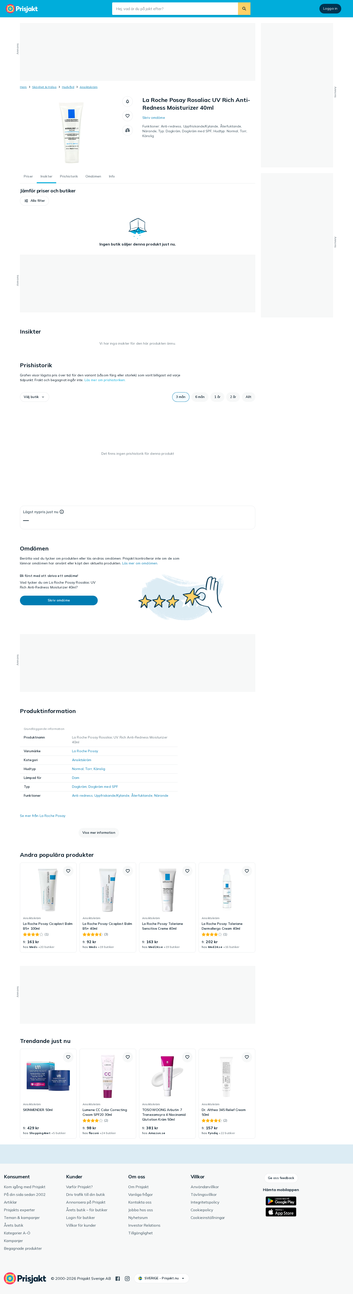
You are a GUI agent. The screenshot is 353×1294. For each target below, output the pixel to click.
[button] (127, 101)
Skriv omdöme (153, 117)
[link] (48, 908)
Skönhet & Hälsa (44, 87)
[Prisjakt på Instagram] (127, 1278)
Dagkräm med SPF (103, 786)
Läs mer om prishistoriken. (105, 380)
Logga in (330, 8)
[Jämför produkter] (127, 130)
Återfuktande (141, 795)
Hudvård (68, 87)
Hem (23, 87)
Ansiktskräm (89, 87)
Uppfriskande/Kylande (111, 795)
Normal (78, 769)
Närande (161, 795)
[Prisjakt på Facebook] (118, 1278)
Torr (88, 769)
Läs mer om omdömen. (140, 563)
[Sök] (244, 8)
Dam (75, 778)
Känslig (99, 769)
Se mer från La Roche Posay (43, 816)
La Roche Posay (85, 751)
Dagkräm (79, 786)
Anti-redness (82, 795)
